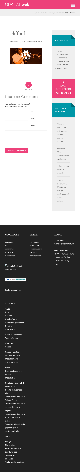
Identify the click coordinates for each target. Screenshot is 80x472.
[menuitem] (72, 6)
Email (32, 118)
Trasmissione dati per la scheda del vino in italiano (15, 417)
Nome (32, 111)
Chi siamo (9, 242)
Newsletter (10, 445)
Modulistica (10, 256)
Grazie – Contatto (13, 352)
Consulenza (10, 329)
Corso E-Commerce (13, 334)
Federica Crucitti (35, 41)
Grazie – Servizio (12, 355)
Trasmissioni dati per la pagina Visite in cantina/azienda (15, 427)
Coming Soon (11, 319)
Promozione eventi (13, 448)
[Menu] (72, 5)
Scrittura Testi (11, 452)
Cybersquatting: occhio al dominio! (63, 169)
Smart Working (11, 338)
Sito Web (9, 459)
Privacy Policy (60, 240)
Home (7, 367)
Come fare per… (63, 65)
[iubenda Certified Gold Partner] (15, 267)
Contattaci (9, 249)
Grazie (8, 347)
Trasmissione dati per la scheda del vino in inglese (15, 407)
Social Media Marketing (15, 462)
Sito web (33, 125)
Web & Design (62, 68)
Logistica (9, 252)
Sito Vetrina (10, 455)
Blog (7, 245)
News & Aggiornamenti (63, 52)
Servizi (8, 436)
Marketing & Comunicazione (63, 59)
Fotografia (9, 441)
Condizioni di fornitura (64, 244)
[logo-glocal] (17, 4)
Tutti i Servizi (35, 256)
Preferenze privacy (13, 290)
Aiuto (7, 309)
